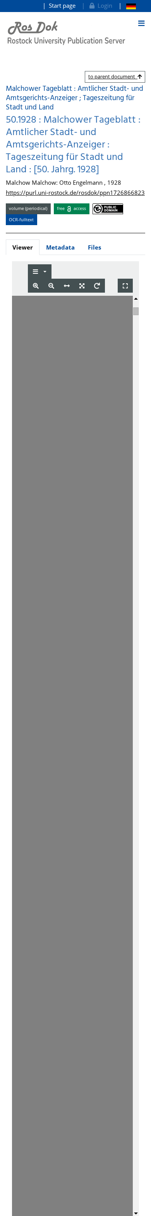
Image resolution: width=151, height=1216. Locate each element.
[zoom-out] (51, 286)
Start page (62, 5)
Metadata (60, 247)
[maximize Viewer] (125, 286)
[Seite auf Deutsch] (127, 5)
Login (103, 5)
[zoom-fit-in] (81, 286)
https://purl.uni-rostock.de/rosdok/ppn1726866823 (75, 192)
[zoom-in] (36, 286)
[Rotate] (97, 286)
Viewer (22, 247)
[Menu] (141, 23)
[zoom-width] (67, 286)
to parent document (112, 76)
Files (94, 247)
